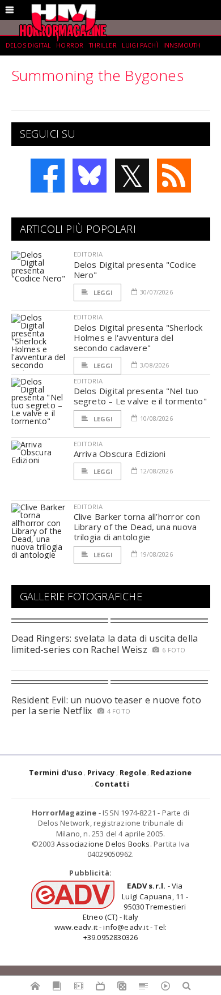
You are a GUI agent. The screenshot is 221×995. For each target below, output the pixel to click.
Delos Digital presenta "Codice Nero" (135, 269)
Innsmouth (182, 45)
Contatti (112, 784)
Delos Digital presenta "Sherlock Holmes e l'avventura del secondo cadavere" (138, 337)
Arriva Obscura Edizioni (120, 453)
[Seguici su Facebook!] (47, 175)
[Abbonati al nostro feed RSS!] (174, 175)
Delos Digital (28, 45)
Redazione (171, 772)
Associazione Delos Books (103, 844)
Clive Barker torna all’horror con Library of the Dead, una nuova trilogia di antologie (137, 527)
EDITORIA (88, 254)
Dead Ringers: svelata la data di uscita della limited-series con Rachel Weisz (104, 643)
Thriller (103, 45)
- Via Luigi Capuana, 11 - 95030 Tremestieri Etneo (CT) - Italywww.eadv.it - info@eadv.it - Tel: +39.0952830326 (121, 911)
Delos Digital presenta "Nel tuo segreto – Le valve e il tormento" (140, 396)
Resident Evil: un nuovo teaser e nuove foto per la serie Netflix (106, 705)
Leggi (102, 292)
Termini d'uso (56, 772)
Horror (69, 45)
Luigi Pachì (140, 45)
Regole (133, 772)
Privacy (100, 772)
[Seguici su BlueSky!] (89, 175)
